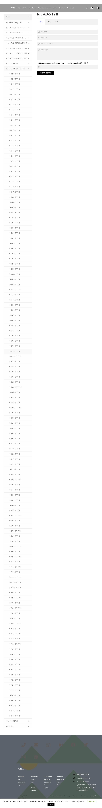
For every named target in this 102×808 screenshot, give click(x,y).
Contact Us (93, 796)
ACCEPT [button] (51, 805)
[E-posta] (36, 744)
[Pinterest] (36, 757)
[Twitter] (85, 744)
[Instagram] (23, 757)
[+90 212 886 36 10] (75, 778)
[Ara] (87, 8)
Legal (48, 796)
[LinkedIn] (60, 744)
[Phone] (23, 744)
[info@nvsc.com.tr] (75, 774)
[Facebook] (73, 744)
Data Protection (57, 796)
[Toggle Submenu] (28, 17)
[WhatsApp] (48, 744)
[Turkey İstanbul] (75, 786)
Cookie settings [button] (92, 801)
